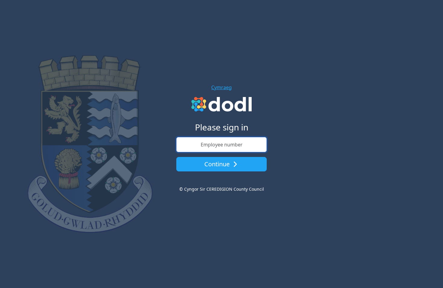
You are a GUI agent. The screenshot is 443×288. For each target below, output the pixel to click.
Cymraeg (221, 87)
